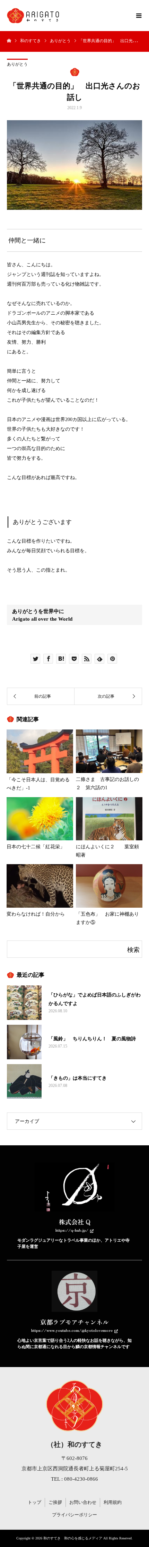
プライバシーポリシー (74, 1514)
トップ (34, 1502)
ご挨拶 (55, 1502)
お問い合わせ (82, 1502)
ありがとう (17, 64)
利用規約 (113, 1502)
